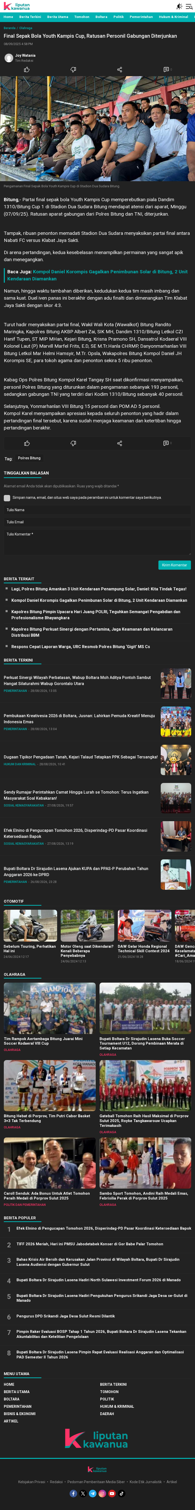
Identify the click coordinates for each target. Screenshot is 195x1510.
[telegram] (92, 1493)
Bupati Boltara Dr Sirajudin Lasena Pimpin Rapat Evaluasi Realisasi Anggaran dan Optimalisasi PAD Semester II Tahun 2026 (100, 1354)
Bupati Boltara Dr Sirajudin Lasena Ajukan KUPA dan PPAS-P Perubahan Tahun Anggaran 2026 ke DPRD (76, 871)
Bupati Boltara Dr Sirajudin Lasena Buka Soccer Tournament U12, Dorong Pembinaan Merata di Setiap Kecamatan (142, 1044)
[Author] (9, 58)
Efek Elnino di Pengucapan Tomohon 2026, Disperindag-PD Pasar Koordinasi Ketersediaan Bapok (75, 833)
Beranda (9, 28)
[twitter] (83, 1493)
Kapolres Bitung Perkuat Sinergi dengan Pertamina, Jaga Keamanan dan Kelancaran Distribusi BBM (91, 632)
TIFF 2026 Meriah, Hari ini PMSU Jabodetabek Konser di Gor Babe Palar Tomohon (90, 1244)
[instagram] (102, 1493)
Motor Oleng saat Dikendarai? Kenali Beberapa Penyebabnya (87, 951)
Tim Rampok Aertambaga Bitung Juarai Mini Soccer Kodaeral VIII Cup (43, 1041)
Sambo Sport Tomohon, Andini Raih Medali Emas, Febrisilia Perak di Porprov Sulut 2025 (144, 1196)
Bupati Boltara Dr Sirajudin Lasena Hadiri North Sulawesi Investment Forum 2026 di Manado (99, 1280)
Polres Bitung (29, 458)
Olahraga (25, 28)
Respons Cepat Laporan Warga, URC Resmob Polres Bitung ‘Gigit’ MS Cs (80, 646)
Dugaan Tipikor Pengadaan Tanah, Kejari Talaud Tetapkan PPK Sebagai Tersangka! (81, 757)
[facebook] (73, 1493)
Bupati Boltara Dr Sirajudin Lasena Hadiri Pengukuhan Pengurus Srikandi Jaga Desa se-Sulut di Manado (102, 1298)
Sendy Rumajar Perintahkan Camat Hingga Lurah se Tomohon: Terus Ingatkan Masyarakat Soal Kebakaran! (76, 795)
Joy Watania (25, 55)
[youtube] (112, 1493)
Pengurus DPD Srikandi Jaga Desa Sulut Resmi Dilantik (66, 1316)
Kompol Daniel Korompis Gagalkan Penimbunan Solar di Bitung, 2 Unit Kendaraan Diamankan (99, 600)
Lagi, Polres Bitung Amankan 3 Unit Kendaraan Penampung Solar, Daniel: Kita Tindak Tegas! (98, 589)
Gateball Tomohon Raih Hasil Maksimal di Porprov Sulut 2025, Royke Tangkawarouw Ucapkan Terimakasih (144, 1121)
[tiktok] (121, 1493)
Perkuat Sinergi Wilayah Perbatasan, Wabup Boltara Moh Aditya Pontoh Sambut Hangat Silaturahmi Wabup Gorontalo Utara (77, 680)
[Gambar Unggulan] (97, 128)
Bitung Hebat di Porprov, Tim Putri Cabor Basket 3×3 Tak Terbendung (47, 1118)
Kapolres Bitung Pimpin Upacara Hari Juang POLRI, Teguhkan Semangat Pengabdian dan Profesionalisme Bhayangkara (95, 614)
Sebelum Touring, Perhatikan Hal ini (30, 948)
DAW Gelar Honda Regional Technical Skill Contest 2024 (144, 948)
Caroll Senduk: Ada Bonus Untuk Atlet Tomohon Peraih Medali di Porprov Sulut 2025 (47, 1196)
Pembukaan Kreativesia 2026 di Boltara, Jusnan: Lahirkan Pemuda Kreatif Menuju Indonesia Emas (79, 718)
